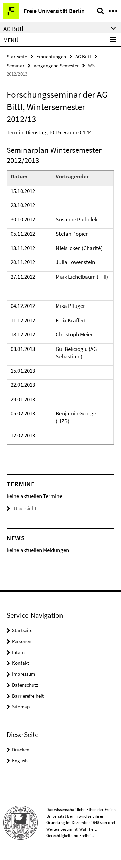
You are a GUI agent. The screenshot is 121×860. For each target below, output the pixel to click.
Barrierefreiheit (28, 696)
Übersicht (25, 508)
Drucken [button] (20, 749)
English (20, 760)
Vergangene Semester (56, 65)
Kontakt (20, 663)
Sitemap (21, 706)
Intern (18, 652)
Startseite (17, 56)
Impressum (23, 674)
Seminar (15, 65)
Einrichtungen (51, 56)
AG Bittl (83, 56)
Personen (21, 641)
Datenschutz (25, 685)
